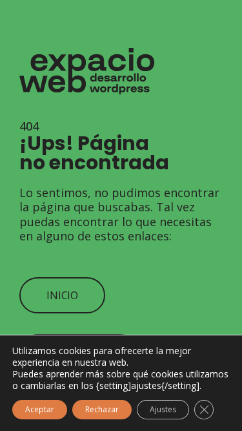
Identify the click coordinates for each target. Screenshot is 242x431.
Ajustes (163, 409)
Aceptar (39, 409)
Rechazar (102, 409)
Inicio (62, 295)
